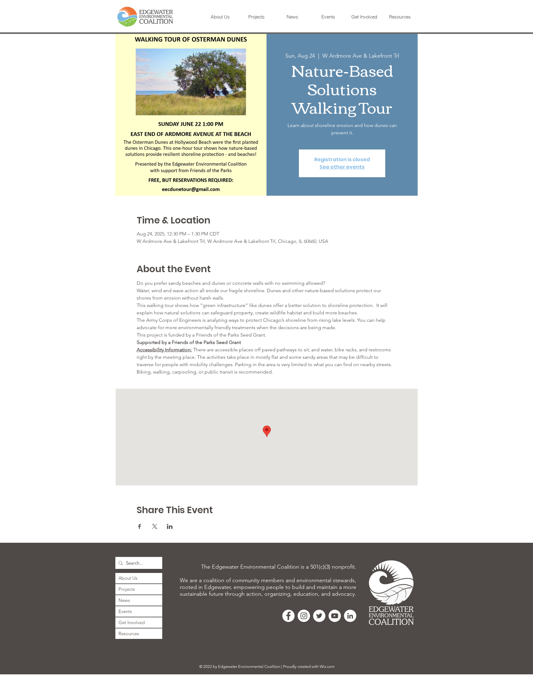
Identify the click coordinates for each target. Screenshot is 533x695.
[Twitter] (319, 616)
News (124, 600)
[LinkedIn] (350, 616)
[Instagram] (304, 616)
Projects (126, 589)
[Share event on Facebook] (140, 526)
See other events (342, 166)
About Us (127, 578)
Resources (128, 633)
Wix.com (327, 666)
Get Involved (131, 622)
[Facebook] (288, 616)
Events (125, 611)
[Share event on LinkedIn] (170, 526)
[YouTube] (334, 616)
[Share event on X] (155, 526)
